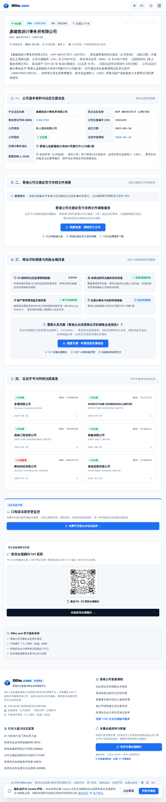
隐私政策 (104, 782)
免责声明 (117, 782)
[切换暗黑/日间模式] (151, 5)
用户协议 (92, 782)
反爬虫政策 (131, 782)
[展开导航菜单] (159, 5)
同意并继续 (148, 790)
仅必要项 (128, 790)
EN (141, 5)
